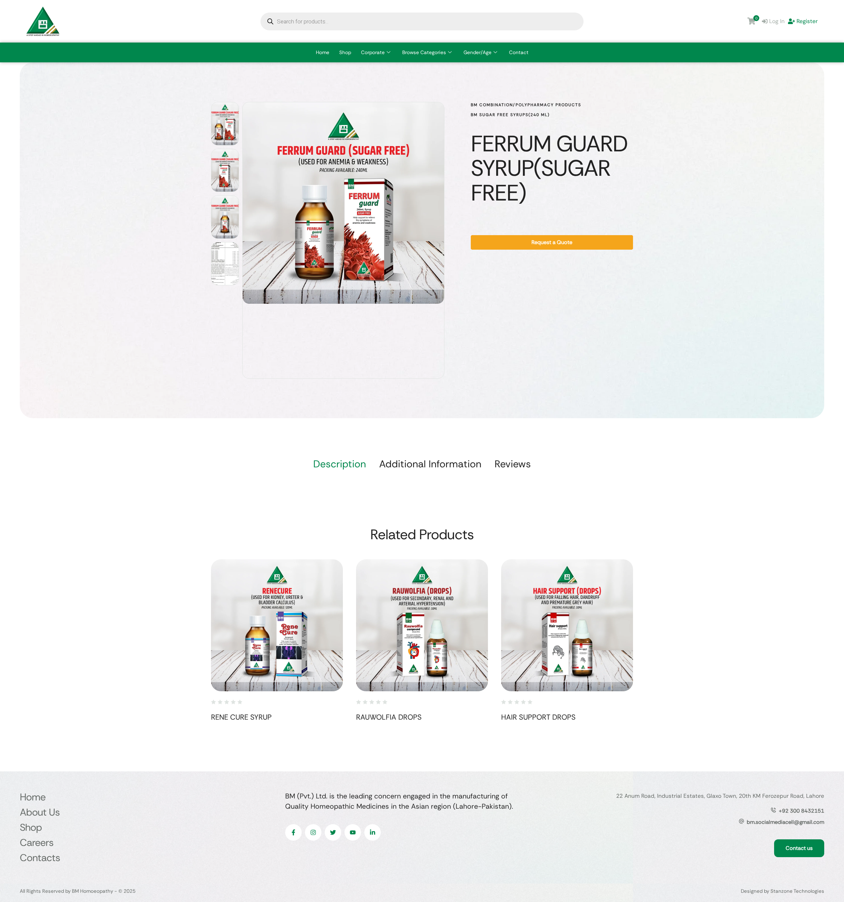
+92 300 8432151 (801, 810)
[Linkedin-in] (372, 832)
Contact (518, 52)
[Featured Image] (277, 625)
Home (322, 52)
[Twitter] (333, 832)
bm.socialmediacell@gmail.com (785, 822)
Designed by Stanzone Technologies (782, 891)
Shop (345, 52)
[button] (826, 874)
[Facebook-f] (293, 832)
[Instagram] (313, 832)
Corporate (373, 52)
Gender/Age (478, 52)
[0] (751, 21)
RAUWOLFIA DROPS (389, 717)
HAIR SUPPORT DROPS (538, 717)
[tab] (339, 464)
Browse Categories (424, 52)
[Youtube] (353, 832)
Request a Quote (551, 242)
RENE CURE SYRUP (241, 717)
